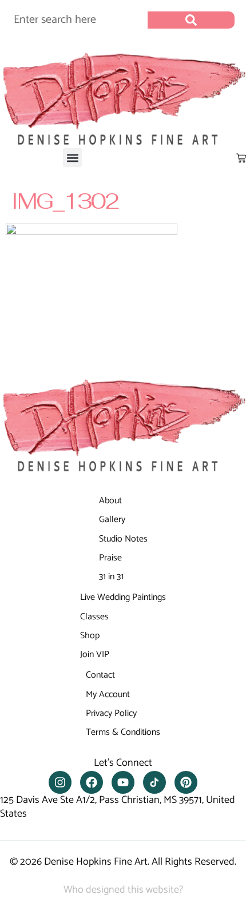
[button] (72, 157)
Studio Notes (123, 539)
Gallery (112, 520)
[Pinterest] (185, 782)
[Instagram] (60, 782)
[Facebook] (91, 782)
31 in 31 (111, 577)
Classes (94, 617)
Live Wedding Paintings (123, 597)
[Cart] (241, 158)
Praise (110, 558)
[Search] (191, 20)
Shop (90, 636)
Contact (100, 675)
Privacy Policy (111, 713)
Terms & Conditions (123, 732)
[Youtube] (123, 782)
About (110, 501)
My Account (108, 695)
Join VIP (94, 655)
